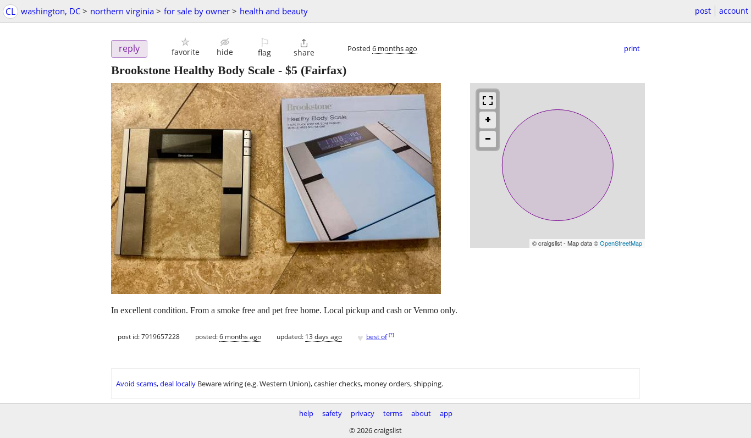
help (306, 413)
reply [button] (129, 48)
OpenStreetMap (621, 243)
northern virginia (122, 10)
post (703, 10)
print (632, 48)
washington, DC (50, 10)
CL (10, 11)
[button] (186, 47)
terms (392, 413)
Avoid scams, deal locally (156, 384)
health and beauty (274, 10)
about (421, 413)
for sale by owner (197, 10)
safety (332, 413)
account (733, 10)
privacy (362, 413)
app (446, 413)
